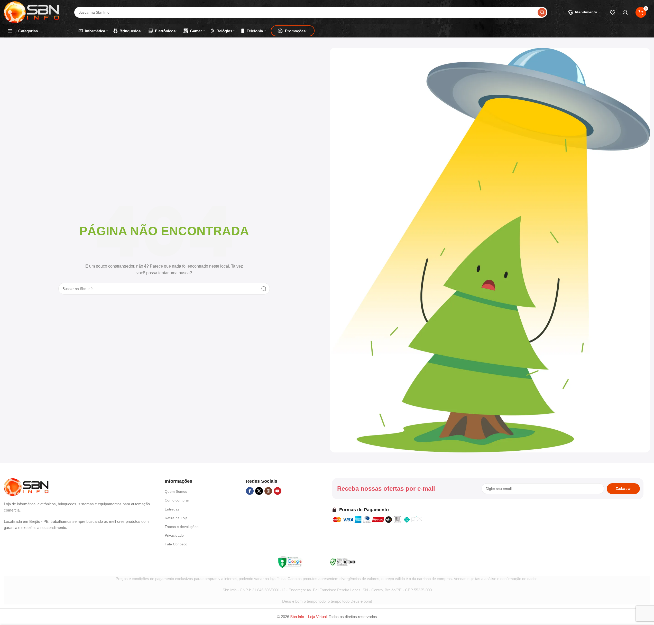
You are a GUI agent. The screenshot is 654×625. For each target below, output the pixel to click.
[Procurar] (542, 12)
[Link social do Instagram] (268, 491)
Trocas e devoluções (181, 527)
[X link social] (259, 491)
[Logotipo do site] (31, 12)
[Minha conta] (625, 12)
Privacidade (174, 535)
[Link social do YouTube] (277, 491)
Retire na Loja (176, 518)
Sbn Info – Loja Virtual (308, 616)
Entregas (172, 509)
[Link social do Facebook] (250, 491)
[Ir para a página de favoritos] (612, 12)
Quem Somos (176, 491)
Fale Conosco (176, 544)
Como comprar (177, 500)
